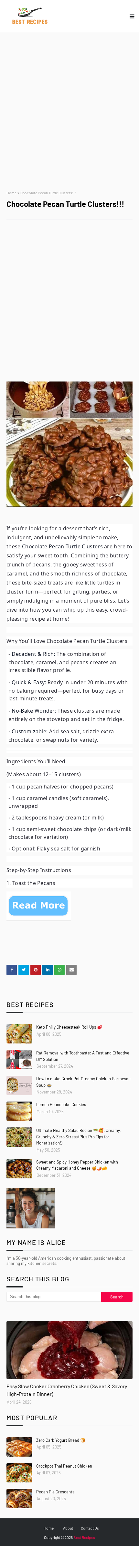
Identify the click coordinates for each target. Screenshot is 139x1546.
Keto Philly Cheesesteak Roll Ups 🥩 (69, 1027)
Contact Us (90, 1528)
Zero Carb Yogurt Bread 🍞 (60, 1440)
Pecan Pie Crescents (55, 1491)
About (68, 1528)
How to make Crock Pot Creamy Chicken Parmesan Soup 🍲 (83, 1082)
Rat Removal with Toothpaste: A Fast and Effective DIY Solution (82, 1056)
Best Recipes (84, 1537)
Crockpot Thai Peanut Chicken (64, 1466)
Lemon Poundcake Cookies (61, 1104)
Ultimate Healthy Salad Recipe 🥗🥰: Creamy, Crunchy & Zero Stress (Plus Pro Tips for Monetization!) (78, 1136)
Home (11, 192)
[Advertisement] (69, 111)
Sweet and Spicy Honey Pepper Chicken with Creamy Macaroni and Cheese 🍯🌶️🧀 (77, 1165)
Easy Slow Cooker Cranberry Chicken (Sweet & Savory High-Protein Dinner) (66, 1390)
